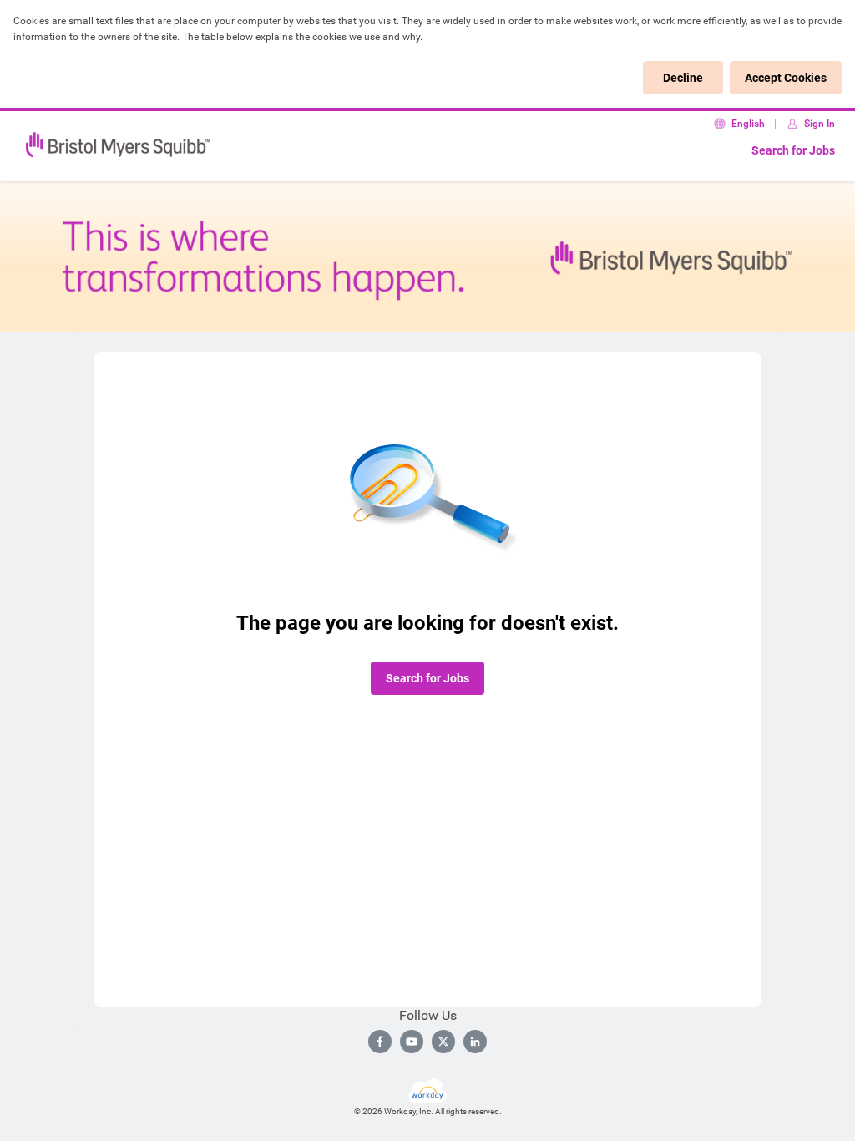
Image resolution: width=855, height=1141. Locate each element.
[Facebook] (380, 1041)
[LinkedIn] (475, 1041)
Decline (683, 77)
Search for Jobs (793, 150)
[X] (443, 1041)
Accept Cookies (786, 77)
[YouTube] (411, 1041)
